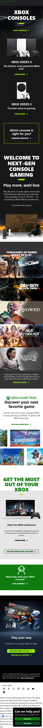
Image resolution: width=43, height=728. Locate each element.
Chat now (27, 719)
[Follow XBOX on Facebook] (9, 688)
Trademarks (4, 724)
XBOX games (17, 698)
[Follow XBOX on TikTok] (28, 688)
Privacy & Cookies (7, 721)
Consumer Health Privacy (9, 719)
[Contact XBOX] (4, 688)
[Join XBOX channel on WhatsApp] (23, 688)
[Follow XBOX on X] (13, 688)
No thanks (27, 723)
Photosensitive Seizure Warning (30, 703)
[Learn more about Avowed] (29, 309)
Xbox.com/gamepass (27, 678)
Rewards (3, 711)
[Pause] (5, 237)
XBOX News (13, 700)
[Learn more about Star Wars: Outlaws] (29, 263)
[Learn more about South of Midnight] (29, 355)
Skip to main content (8, 1)
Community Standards (8, 703)
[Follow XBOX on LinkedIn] (4, 692)
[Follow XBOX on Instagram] (18, 688)
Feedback (33, 700)
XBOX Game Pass (28, 698)
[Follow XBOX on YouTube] (33, 688)
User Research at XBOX (9, 705)
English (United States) (8, 713)
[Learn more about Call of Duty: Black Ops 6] (29, 286)
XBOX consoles (5, 698)
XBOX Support (24, 700)
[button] (21, 551)
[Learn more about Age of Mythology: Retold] (29, 332)
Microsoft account (25, 705)
